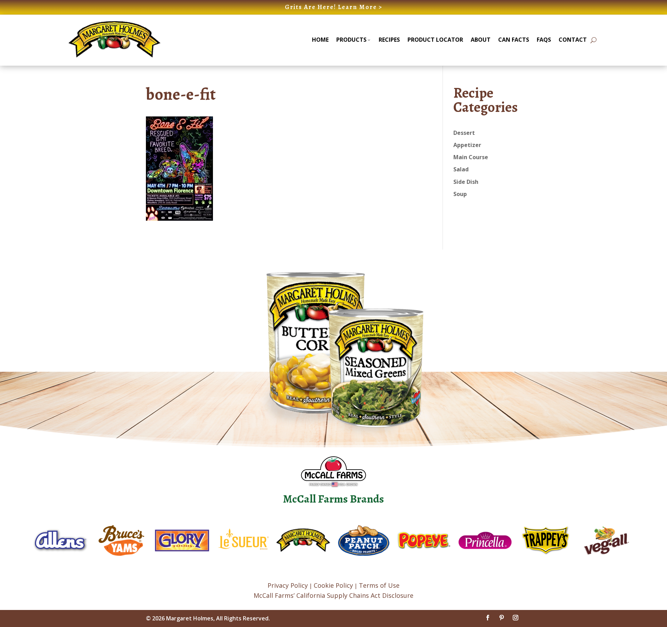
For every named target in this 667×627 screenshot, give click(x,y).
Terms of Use (379, 585)
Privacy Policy (287, 585)
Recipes (389, 39)
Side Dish (465, 182)
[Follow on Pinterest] (501, 617)
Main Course (470, 157)
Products (351, 39)
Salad (461, 169)
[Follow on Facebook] (487, 617)
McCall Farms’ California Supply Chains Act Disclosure (333, 595)
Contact (573, 39)
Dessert (464, 133)
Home (320, 39)
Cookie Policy (333, 585)
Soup (460, 194)
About (481, 39)
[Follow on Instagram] (515, 617)
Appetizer (467, 145)
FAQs (544, 39)
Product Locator (435, 39)
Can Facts (513, 39)
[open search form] (593, 40)
